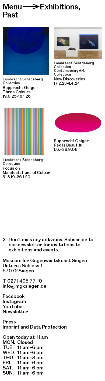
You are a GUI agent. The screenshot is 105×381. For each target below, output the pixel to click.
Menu (12, 6)
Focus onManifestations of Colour (26, 170)
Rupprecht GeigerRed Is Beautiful (71, 143)
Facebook (14, 296)
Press (9, 322)
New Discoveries (69, 79)
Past (11, 14)
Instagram (14, 301)
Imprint (11, 327)
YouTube (12, 306)
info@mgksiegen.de (24, 286)
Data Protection (48, 327)
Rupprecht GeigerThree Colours (20, 89)
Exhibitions (59, 6)
